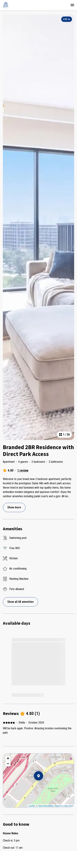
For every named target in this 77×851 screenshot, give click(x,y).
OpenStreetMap (46, 805)
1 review (22, 470)
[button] (43, 785)
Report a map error (64, 805)
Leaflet (31, 805)
